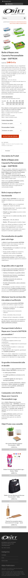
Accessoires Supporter (15, 575)
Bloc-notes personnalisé (15, 571)
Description (7, 150)
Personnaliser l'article (8, 127)
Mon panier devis (7, 1)
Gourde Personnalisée (6, 571)
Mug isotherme (18, 574)
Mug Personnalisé (17, 572)
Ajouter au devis (10, 136)
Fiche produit (14, 449)
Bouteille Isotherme (9, 572)
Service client (5, 560)
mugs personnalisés (10, 569)
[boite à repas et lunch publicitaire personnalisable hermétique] (14, 38)
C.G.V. (3, 557)
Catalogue (4, 555)
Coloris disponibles (7, 120)
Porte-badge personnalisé (10, 574)
